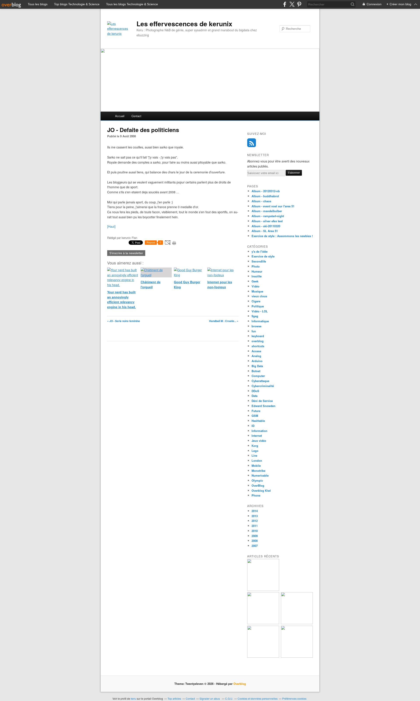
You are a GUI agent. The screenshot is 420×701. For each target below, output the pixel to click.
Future (256, 411)
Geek (255, 281)
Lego (255, 451)
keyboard (258, 336)
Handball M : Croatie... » (223, 321)
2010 (255, 531)
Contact (136, 116)
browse (256, 326)
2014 (255, 511)
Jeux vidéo (259, 441)
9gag (255, 316)
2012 (255, 521)
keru (133, 698)
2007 (255, 546)
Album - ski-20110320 (266, 226)
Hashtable (258, 421)
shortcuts (258, 346)
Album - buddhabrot (265, 196)
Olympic (257, 480)
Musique (257, 291)
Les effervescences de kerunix (184, 24)
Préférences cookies (294, 698)
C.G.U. (229, 698)
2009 (255, 536)
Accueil (119, 116)
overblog (258, 341)
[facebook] (284, 4)
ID (253, 426)
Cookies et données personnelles (258, 698)
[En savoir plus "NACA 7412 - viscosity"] (297, 656)
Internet (257, 435)
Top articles (174, 698)
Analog (256, 356)
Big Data (257, 366)
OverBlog (258, 485)
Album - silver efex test (267, 221)
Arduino (257, 361)
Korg (255, 446)
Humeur (257, 271)
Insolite (257, 276)
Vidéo (255, 286)
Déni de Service (262, 401)
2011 (255, 526)
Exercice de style (263, 256)
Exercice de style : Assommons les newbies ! (282, 236)
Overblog (239, 684)
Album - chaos (261, 201)
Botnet (256, 371)
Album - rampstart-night (268, 216)
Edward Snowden (263, 406)
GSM (255, 416)
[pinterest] (299, 4)
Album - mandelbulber (267, 211)
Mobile (256, 465)
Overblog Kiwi (261, 490)
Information (259, 431)
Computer (258, 376)
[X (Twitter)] (292, 4)
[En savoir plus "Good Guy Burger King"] (263, 623)
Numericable (260, 475)
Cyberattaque (260, 381)
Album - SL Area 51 (265, 231)
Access (256, 351)
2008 (255, 541)
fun (254, 331)
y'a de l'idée (260, 251)
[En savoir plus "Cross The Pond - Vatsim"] (263, 656)
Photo (256, 266)
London (257, 460)
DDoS (255, 391)
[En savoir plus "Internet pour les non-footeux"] (297, 623)
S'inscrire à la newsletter (126, 253)
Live (254, 455)
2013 (255, 516)
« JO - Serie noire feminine (123, 321)
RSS (251, 142)
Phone (256, 495)
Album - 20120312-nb (266, 191)
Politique (258, 306)
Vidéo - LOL (260, 311)
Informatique (260, 321)
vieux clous (259, 296)
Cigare (256, 301)
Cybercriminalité (263, 386)
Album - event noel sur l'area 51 (273, 206)
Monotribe (258, 471)
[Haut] (111, 226)
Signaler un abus (210, 698)
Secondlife (259, 261)
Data (254, 396)
